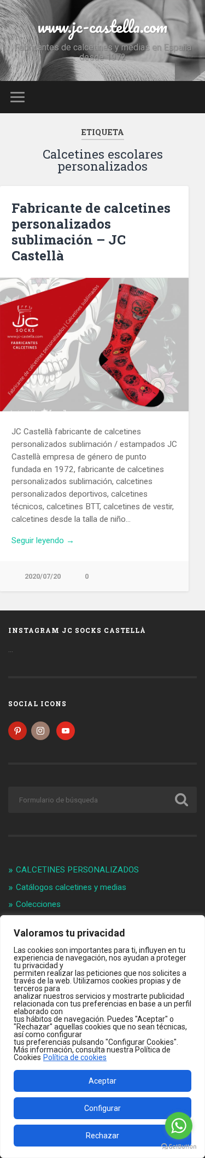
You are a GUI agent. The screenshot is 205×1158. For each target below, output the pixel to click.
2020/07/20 (43, 576)
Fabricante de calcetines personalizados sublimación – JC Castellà (91, 231)
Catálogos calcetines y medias (71, 887)
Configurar (102, 1108)
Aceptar (102, 1080)
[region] (102, 1036)
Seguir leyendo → (42, 540)
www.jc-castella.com (102, 26)
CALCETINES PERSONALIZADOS (77, 870)
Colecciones (38, 904)
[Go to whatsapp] (178, 1125)
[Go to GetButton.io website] (178, 1146)
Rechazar (102, 1135)
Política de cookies (75, 1057)
